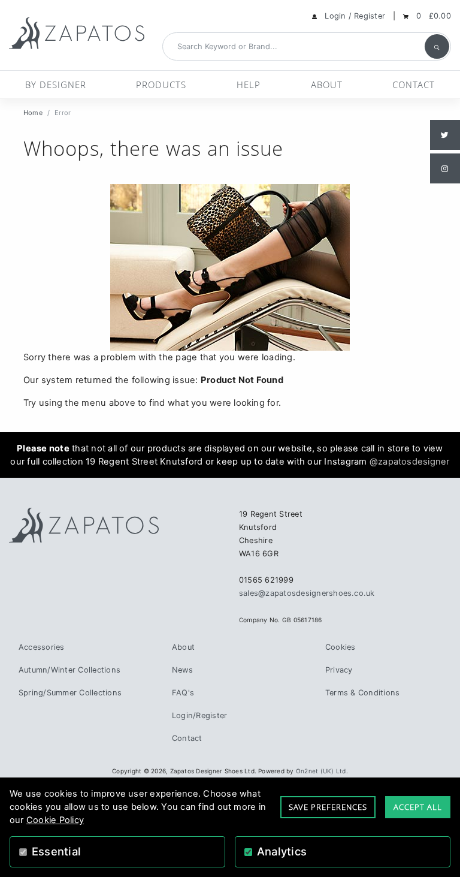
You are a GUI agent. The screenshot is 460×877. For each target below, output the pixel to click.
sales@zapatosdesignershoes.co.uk (307, 593)
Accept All (418, 806)
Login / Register (355, 15)
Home (33, 113)
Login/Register (199, 715)
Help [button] (249, 85)
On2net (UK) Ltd (321, 770)
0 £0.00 (433, 15)
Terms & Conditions (362, 692)
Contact (413, 85)
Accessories (42, 647)
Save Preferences (328, 806)
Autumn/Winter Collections (69, 669)
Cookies (340, 647)
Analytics (282, 851)
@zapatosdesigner (410, 461)
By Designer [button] (55, 85)
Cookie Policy (55, 820)
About (327, 85)
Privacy (339, 669)
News (182, 669)
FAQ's (183, 692)
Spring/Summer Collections (70, 692)
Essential (56, 851)
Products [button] (161, 85)
